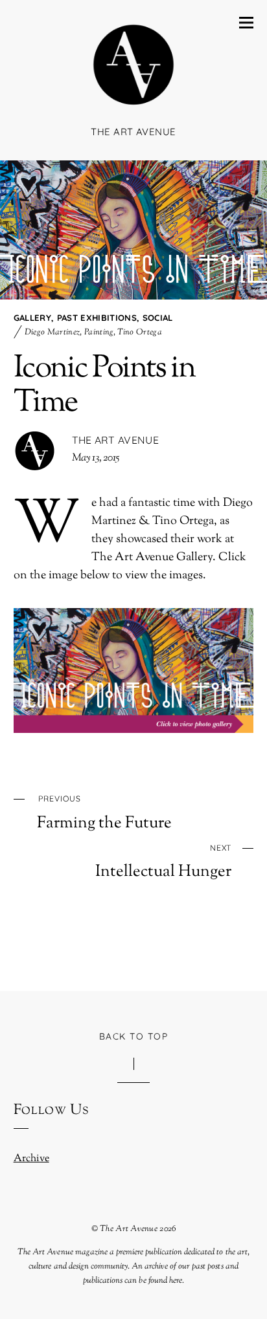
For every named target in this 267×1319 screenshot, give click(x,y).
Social (158, 317)
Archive (31, 1158)
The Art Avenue (115, 439)
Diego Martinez (52, 332)
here (175, 1280)
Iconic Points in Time (104, 386)
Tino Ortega (139, 332)
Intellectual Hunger (163, 862)
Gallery (32, 317)
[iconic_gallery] (134, 617)
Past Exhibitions (97, 317)
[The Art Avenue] (133, 99)
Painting (98, 332)
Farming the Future (104, 813)
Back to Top (133, 1035)
